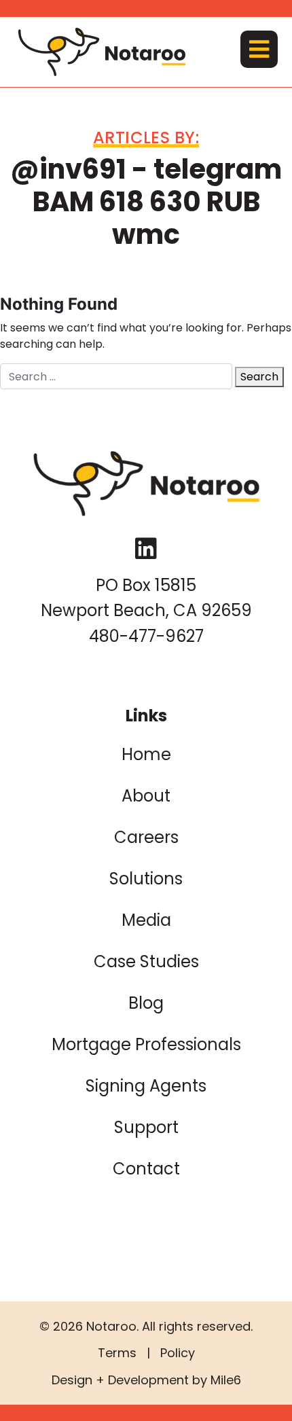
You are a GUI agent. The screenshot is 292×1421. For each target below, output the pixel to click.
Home (146, 754)
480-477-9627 (146, 636)
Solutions (146, 878)
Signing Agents (146, 1086)
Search (259, 376)
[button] (259, 49)
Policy (177, 1352)
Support (146, 1127)
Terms (117, 1352)
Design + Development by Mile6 (146, 1379)
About (146, 796)
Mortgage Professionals (146, 1044)
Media (146, 920)
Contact (146, 1168)
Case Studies (146, 961)
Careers (146, 837)
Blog (146, 1003)
